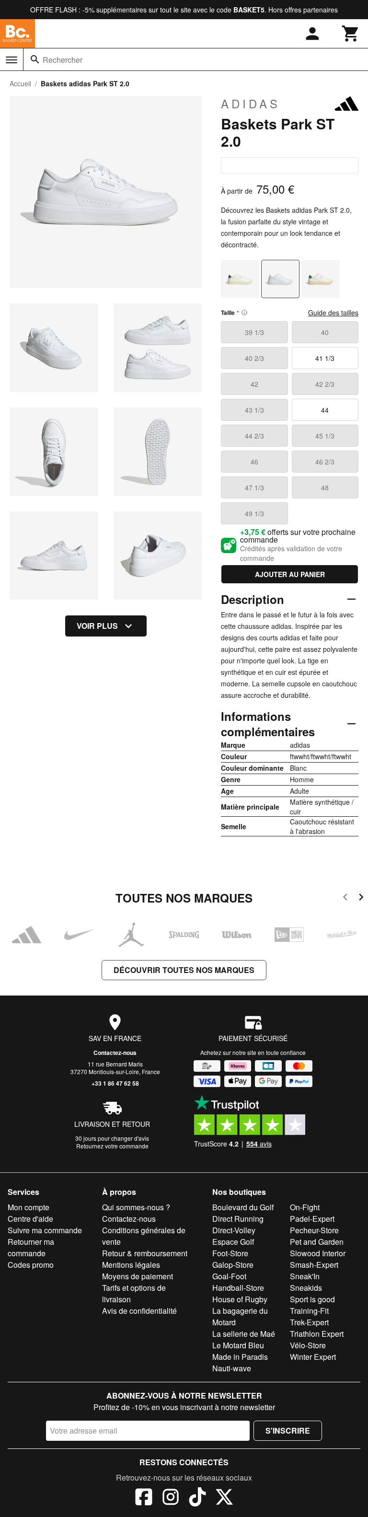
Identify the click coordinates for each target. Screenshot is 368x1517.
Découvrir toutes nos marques (184, 969)
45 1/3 (324, 435)
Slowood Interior (317, 1253)
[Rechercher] (35, 59)
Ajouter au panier (290, 574)
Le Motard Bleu (238, 1345)
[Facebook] (143, 1498)
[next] (361, 898)
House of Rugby (239, 1299)
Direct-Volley (233, 1230)
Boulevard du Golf (243, 1207)
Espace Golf (233, 1241)
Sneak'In (305, 1276)
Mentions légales (131, 1264)
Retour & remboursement (144, 1253)
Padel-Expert (312, 1218)
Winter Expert (313, 1356)
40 (325, 332)
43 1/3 (254, 410)
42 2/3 (324, 384)
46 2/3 (324, 461)
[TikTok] (197, 1498)
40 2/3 (254, 358)
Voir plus (97, 625)
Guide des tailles (333, 312)
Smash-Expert (314, 1264)
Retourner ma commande (31, 1247)
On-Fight (305, 1207)
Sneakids (306, 1287)
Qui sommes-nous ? (136, 1207)
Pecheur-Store (314, 1230)
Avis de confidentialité (139, 1310)
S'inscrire (287, 1430)
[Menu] (11, 59)
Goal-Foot (229, 1276)
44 (325, 410)
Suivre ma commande (45, 1230)
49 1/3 (254, 513)
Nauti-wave (231, 1368)
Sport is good (312, 1299)
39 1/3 (254, 332)
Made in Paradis (240, 1356)
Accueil (20, 83)
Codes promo (31, 1264)
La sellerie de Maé (243, 1333)
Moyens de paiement (137, 1276)
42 (254, 384)
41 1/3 (324, 358)
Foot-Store (230, 1253)
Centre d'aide (30, 1218)
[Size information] (244, 312)
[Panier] (350, 33)
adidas (250, 103)
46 (254, 461)
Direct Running (238, 1218)
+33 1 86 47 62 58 (115, 1083)
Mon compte (28, 1207)
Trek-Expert (309, 1322)
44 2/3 (254, 435)
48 (325, 487)
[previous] (345, 898)
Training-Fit (309, 1310)
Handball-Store (238, 1287)
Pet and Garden (317, 1241)
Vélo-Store (308, 1345)
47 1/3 (254, 487)
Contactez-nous (115, 1052)
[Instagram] (170, 1498)
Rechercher (62, 59)
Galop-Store (232, 1264)
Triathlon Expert (317, 1333)
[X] (224, 1498)
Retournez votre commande (112, 1146)
